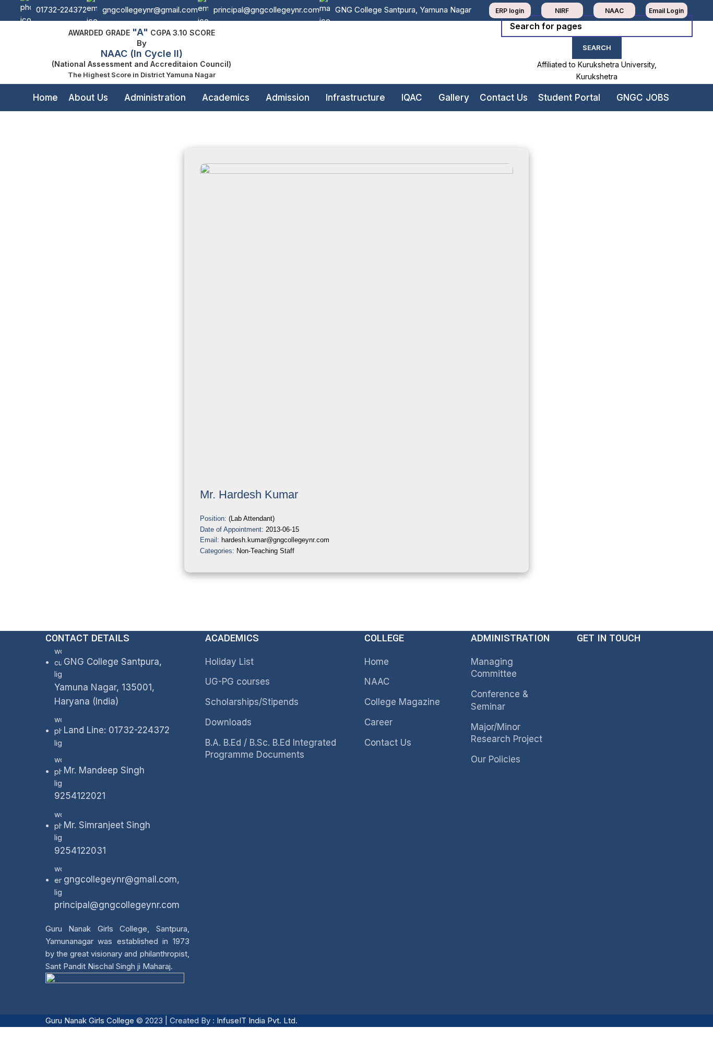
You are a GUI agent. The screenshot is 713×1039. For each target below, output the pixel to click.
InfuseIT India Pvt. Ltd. (257, 1020)
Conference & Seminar (499, 700)
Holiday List (229, 661)
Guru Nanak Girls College (90, 1020)
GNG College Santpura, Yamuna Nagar (403, 10)
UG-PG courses (237, 681)
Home (376, 661)
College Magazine (402, 702)
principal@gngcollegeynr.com (266, 10)
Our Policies (495, 759)
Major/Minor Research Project (506, 733)
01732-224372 (61, 10)
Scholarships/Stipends (252, 702)
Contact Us (387, 742)
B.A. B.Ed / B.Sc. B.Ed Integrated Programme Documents (270, 748)
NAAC (376, 681)
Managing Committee (494, 667)
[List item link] (117, 823)
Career (378, 722)
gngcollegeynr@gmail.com (150, 10)
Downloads (228, 722)
